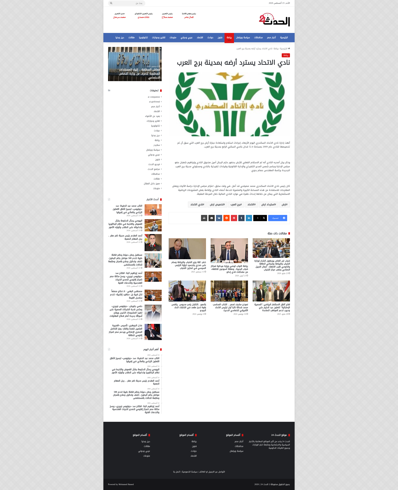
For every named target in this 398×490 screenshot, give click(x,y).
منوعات (173, 37)
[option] (135, 64)
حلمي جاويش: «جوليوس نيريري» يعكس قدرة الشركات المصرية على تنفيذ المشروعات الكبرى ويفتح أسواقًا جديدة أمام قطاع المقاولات (126, 311)
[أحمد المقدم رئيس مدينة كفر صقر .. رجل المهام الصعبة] (153, 242)
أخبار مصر (271, 37)
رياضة (229, 37)
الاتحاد (251, 204)
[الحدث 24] (274, 20)
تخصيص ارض (217, 204)
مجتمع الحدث (154, 169)
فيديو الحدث (154, 164)
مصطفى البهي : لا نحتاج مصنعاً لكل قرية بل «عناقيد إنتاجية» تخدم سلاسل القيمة (126, 294)
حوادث (210, 37)
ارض (284, 204)
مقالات (131, 37)
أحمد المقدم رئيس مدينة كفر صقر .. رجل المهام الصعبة (125, 237)
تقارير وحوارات (158, 37)
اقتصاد (200, 37)
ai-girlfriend (154, 101)
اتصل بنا (176, 472)
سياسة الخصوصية (189, 472)
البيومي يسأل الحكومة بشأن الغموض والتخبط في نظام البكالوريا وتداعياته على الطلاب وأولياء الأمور (125, 224)
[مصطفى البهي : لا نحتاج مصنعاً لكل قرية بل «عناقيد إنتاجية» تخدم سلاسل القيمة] (153, 295)
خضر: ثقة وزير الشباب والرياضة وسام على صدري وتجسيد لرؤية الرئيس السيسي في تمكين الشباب (188, 265)
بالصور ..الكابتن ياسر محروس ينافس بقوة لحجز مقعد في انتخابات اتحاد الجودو (188, 307)
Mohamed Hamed (126, 484)
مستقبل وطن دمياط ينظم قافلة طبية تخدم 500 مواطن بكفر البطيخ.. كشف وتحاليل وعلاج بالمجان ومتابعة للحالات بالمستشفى (125, 260)
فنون (220, 37)
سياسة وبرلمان (243, 37)
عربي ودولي (186, 37)
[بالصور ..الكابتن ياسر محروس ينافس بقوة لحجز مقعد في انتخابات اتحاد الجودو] (187, 291)
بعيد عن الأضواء (152, 116)
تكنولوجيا (143, 37)
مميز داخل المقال (152, 183)
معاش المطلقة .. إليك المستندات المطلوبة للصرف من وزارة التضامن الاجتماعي (139, 73)
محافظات (258, 37)
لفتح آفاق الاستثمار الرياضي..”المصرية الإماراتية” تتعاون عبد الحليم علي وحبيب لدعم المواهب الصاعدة (272, 307)
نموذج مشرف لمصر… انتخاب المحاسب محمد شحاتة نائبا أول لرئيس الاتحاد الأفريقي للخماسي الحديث (230, 307)
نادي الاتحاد (196, 204)
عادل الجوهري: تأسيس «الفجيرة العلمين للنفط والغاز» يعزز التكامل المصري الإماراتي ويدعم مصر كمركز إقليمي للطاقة (125, 330)
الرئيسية (284, 37)
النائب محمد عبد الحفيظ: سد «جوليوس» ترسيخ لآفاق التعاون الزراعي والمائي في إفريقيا (127, 209)
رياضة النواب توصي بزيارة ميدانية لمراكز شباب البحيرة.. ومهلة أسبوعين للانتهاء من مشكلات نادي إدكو (229, 269)
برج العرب (236, 204)
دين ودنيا (120, 37)
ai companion (154, 97)
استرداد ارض (268, 204)
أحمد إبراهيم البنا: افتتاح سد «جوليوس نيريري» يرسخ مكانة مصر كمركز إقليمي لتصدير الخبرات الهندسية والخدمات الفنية (126, 278)
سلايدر (157, 145)
